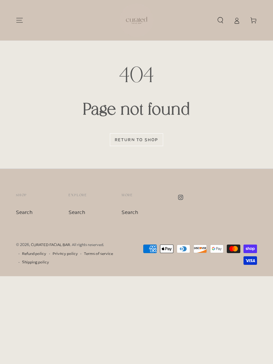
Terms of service (98, 253)
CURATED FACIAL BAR (50, 244)
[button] (220, 20)
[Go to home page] (136, 20)
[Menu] (19, 20)
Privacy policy (65, 253)
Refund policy (34, 253)
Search (24, 212)
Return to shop (137, 140)
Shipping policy (35, 262)
